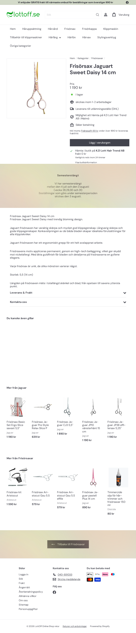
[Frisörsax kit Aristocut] (18, 488)
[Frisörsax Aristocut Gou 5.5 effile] (68, 489)
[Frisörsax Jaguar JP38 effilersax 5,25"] (118, 419)
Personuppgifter (28, 609)
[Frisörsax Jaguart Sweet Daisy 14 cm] (15, 350)
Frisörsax (69, 29)
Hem (13, 29)
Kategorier (83, 58)
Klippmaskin (110, 29)
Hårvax (86, 37)
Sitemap (23, 604)
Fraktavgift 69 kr (89, 130)
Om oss (23, 600)
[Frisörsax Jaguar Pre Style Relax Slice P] (43, 419)
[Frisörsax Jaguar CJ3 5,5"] (68, 417)
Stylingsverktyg (106, 37)
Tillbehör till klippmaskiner (26, 37)
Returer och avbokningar (75, 626)
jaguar (22, 388)
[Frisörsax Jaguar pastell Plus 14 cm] (93, 489)
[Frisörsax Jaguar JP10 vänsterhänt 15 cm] (93, 420)
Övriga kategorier (20, 46)
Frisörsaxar (97, 58)
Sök (21, 578)
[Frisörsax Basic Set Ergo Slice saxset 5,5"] (18, 419)
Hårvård (53, 29)
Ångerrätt (24, 587)
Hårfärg (53, 37)
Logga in (23, 574)
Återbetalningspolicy (31, 591)
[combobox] (73, 14)
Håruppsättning (31, 29)
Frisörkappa (89, 29)
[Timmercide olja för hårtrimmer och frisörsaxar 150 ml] (118, 493)
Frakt (22, 583)
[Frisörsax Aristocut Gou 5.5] (43, 488)
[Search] (98, 14)
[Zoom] (36, 88)
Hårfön (72, 37)
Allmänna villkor (27, 596)
